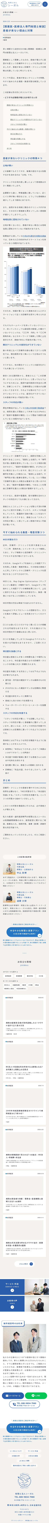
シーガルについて (16, 1451)
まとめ (9, 148)
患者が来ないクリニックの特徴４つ (20, 105)
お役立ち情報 (33, 1456)
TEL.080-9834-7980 (24, 1497)
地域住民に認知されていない (21, 115)
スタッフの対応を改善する (20, 143)
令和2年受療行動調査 (34, 408)
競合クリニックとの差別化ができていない (26, 119)
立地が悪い (14, 110)
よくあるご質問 (24, 1461)
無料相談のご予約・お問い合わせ (24, 1465)
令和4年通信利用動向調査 (34, 236)
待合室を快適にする (17, 139)
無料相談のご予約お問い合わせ (35, 4)
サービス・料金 (33, 1451)
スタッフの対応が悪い (18, 124)
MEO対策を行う (16, 134)
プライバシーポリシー (17, 1520)
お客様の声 (16, 1456)
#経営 (5, 40)
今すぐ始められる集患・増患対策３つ (21, 129)
